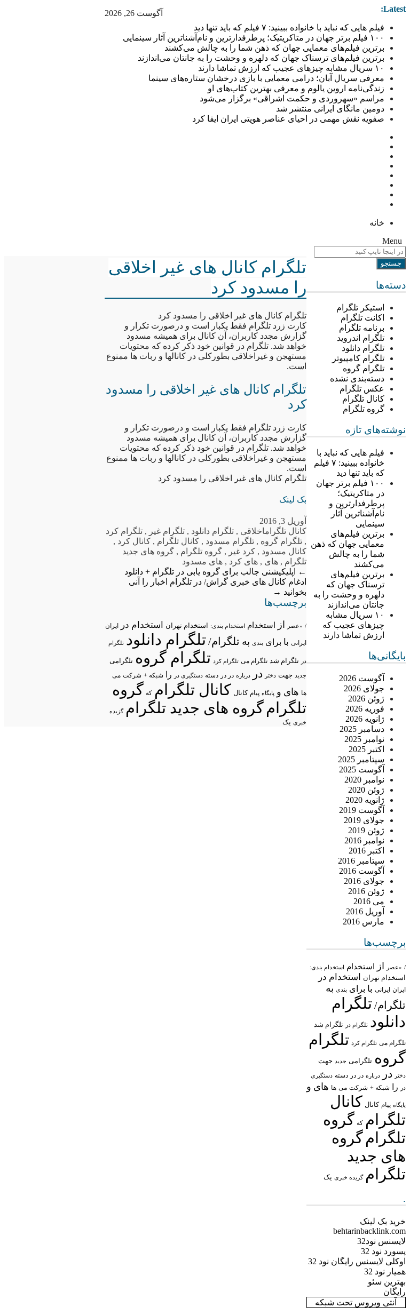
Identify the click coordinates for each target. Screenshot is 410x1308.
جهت (325, 1061)
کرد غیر (241, 551)
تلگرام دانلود (363, 348)
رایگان (394, 1291)
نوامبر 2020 (364, 779)
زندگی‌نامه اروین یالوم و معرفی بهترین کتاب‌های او (296, 88)
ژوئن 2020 (366, 789)
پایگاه (399, 1105)
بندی (341, 989)
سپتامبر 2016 (361, 860)
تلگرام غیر (167, 531)
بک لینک (292, 499)
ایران (399, 989)
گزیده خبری (348, 1177)
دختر (400, 1076)
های (321, 1086)
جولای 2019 (364, 820)
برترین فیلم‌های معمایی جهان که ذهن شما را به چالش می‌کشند (274, 47)
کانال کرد (134, 541)
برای (357, 988)
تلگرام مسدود (230, 541)
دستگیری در (188, 675)
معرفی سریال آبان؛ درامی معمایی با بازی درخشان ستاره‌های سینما (266, 78)
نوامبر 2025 (364, 739)
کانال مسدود (284, 551)
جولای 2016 (364, 881)
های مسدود (202, 561)
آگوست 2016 (361, 870)
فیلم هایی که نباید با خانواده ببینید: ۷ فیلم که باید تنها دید (289, 27)
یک (328, 1177)
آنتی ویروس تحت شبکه (356, 1302)
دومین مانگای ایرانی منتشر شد (330, 108)
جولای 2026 (364, 688)
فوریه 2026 (364, 708)
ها (333, 1087)
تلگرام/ (390, 1005)
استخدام (360, 966)
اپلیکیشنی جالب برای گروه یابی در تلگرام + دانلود (215, 571)
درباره (373, 1075)
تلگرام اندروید (360, 337)
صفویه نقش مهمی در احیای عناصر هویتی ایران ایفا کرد (288, 118)
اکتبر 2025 (366, 749)
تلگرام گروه (363, 368)
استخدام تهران (384, 978)
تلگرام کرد (364, 1043)
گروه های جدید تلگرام (369, 1156)
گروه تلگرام (363, 408)
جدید (340, 1061)
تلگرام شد (328, 1024)
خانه (376, 222)
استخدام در (339, 977)
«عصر (394, 967)
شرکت (358, 1087)
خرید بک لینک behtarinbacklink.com (369, 1226)
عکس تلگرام (362, 388)
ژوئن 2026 (366, 698)
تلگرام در (356, 1025)
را (395, 1086)
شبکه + (380, 1087)
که (360, 1123)
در (387, 1073)
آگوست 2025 (361, 769)
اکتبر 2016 (366, 850)
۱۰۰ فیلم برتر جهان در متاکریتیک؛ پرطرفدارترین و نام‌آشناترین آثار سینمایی (253, 37)
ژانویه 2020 (364, 799)
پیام (386, 1104)
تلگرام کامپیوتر (358, 358)
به (330, 988)
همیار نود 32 (385, 1271)
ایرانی (382, 989)
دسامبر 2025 (362, 728)
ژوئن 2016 (366, 891)
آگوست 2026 (361, 678)
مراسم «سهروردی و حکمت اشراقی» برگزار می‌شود (292, 98)
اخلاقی (252, 531)
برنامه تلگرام (361, 327)
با (370, 989)
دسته (341, 1075)
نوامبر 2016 (364, 840)
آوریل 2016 (365, 911)
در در (357, 1075)
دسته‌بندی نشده (357, 378)
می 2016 (368, 901)
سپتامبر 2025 (361, 759)
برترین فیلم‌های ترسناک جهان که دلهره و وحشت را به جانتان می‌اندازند (261, 57)
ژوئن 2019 (366, 830)
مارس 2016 (363, 921)
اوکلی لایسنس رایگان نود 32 (357, 1261)
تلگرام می (392, 1043)
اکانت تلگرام (362, 317)
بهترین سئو (387, 1281)
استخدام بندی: (327, 967)
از (380, 966)
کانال (372, 1104)
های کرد (243, 561)
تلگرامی (360, 1061)
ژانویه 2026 (364, 718)
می (342, 1087)
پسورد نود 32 (383, 1251)
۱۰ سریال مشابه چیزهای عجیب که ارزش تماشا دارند (291, 68)
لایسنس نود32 (381, 1241)
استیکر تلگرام (360, 307)
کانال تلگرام (363, 398)
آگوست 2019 (361, 810)
